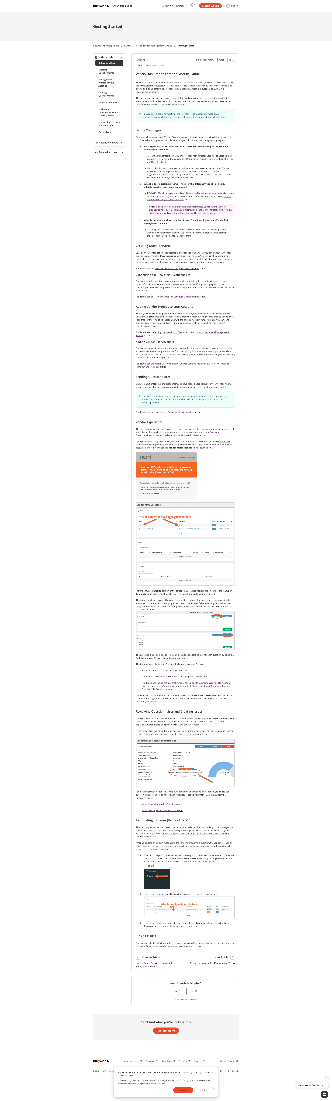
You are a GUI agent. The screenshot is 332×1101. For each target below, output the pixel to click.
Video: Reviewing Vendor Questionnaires (161, 804)
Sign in (234, 6)
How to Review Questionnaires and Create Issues (164, 794)
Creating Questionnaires (106, 71)
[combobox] (192, 6)
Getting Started (185, 45)
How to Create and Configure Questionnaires (177, 268)
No (230, 60)
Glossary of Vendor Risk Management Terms (212, 963)
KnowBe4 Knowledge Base (106, 45)
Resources (152, 1061)
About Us (199, 1061)
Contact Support (210, 5)
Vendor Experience (107, 102)
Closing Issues (105, 132)
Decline (204, 1090)
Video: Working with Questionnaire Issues (162, 810)
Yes (220, 60)
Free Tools (168, 1061)
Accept (183, 1090)
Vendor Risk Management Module (155, 45)
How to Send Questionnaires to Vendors (174, 412)
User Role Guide (159, 162)
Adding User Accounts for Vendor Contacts (175, 363)
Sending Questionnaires (106, 94)
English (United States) (173, 5)
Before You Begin (107, 63)
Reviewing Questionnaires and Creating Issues (108, 112)
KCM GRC (128, 45)
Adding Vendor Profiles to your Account (106, 82)
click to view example (146, 721)
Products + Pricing (132, 1061)
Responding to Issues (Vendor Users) (109, 124)
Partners (184, 1061)
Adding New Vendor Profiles (168, 332)
